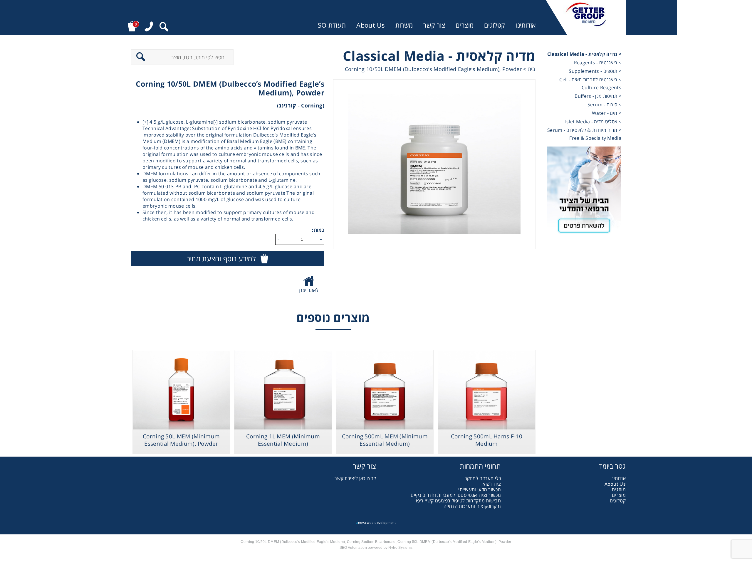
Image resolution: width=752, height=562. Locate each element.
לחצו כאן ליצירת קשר (355, 478)
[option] (434, 164)
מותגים (619, 489)
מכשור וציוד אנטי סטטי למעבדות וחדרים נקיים (456, 495)
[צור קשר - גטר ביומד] (584, 193)
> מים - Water (606, 113)
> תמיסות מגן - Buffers (598, 96)
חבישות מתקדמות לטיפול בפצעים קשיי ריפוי (457, 500)
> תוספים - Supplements (595, 71)
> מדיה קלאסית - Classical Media (584, 54)
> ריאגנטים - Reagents (597, 62)
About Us (370, 25)
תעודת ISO (331, 25)
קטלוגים (494, 25)
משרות (404, 25)
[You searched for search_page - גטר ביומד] (164, 27)
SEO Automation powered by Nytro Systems (376, 548)
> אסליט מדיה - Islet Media (593, 121)
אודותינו (526, 25)
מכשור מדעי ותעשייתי (479, 489)
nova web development (376, 522)
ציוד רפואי (491, 484)
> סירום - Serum (605, 104)
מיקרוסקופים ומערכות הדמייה (472, 506)
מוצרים (465, 25)
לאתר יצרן (308, 290)
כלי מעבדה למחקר (483, 478)
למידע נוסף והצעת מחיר (221, 258)
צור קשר (434, 25)
